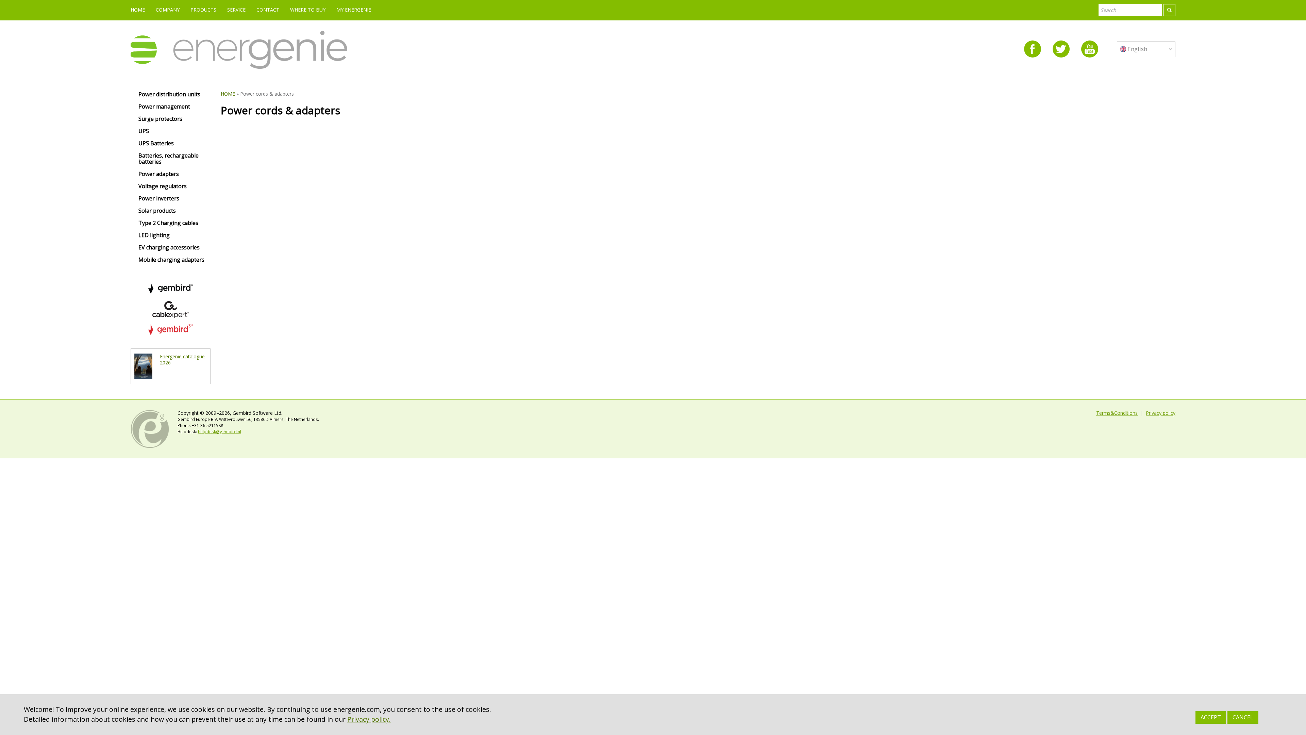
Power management (164, 106)
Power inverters (158, 198)
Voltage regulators (162, 186)
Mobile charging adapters (171, 260)
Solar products (157, 211)
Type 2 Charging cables (168, 223)
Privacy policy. (369, 719)
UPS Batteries (156, 143)
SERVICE (236, 9)
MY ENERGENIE (353, 9)
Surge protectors (160, 119)
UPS (143, 131)
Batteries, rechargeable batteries (168, 158)
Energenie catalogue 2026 (182, 359)
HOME (138, 9)
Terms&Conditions (1117, 413)
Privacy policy (1160, 413)
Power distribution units (169, 94)
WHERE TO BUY (307, 9)
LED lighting (154, 235)
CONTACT (267, 9)
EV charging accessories (169, 247)
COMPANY (168, 9)
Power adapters (158, 174)
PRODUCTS (203, 9)
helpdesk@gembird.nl (219, 431)
